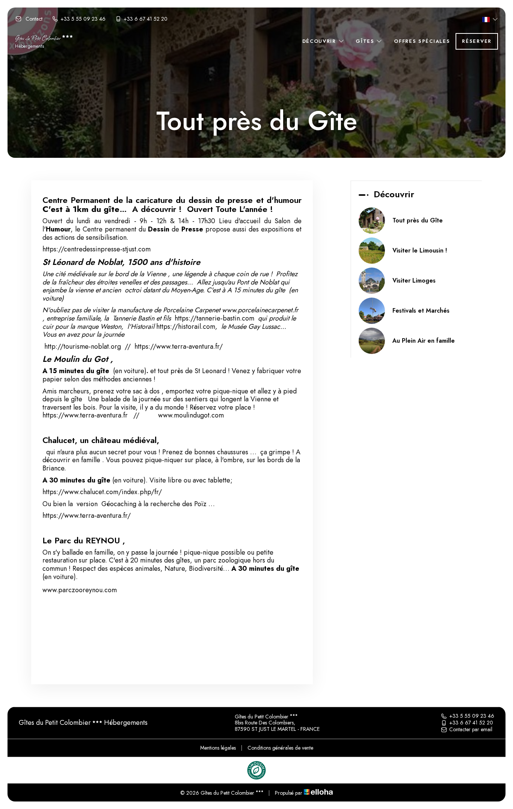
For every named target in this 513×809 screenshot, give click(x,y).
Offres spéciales (422, 41)
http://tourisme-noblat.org (82, 346)
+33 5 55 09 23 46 (471, 716)
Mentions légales (218, 748)
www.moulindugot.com (191, 415)
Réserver (477, 41)
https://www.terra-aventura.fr (85, 415)
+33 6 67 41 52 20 (471, 723)
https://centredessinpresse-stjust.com (96, 249)
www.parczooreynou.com (79, 590)
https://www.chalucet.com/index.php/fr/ (102, 492)
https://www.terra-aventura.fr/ (178, 346)
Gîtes (366, 41)
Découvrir (320, 41)
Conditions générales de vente (280, 748)
